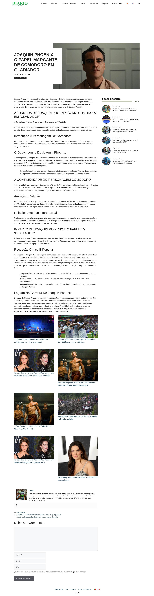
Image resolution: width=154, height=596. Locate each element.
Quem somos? (71, 589)
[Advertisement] (77, 23)
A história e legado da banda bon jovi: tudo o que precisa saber (37, 517)
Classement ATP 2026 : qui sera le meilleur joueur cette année (125, 162)
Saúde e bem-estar (69, 4)
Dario (16, 74)
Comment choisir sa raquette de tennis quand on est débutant (124, 130)
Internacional (20, 77)
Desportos (54, 4)
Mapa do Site (58, 589)
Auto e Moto (93, 4)
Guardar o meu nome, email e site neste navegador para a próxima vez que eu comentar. (51, 572)
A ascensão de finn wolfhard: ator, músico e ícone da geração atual (39, 515)
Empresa (105, 4)
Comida (82, 4)
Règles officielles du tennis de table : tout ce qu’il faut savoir (126, 120)
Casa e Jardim (117, 4)
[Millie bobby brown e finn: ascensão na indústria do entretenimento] (78, 456)
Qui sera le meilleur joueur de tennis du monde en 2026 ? (126, 141)
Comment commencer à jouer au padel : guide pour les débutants (124, 110)
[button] (139, 4)
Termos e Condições (85, 589)
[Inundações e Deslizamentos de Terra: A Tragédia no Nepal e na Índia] (78, 404)
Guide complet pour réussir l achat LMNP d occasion (125, 151)
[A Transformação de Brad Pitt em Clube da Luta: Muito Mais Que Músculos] (34, 409)
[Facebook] (16, 505)
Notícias (44, 4)
